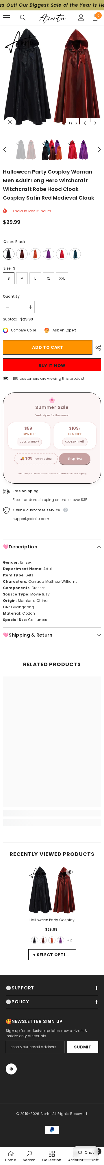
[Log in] (81, 17)
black (34, 940)
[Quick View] (70, 872)
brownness (43, 940)
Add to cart (47, 347)
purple (60, 940)
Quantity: (12, 296)
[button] (85, 123)
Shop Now (74, 458)
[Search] (22, 17)
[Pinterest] (11, 1068)
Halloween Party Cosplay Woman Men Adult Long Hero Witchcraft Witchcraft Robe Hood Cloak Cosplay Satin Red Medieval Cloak (52, 920)
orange (51, 940)
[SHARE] (96, 348)
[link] (52, 813)
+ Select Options (54, 955)
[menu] (6, 17)
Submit (82, 1047)
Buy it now (52, 365)
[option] (52, 77)
